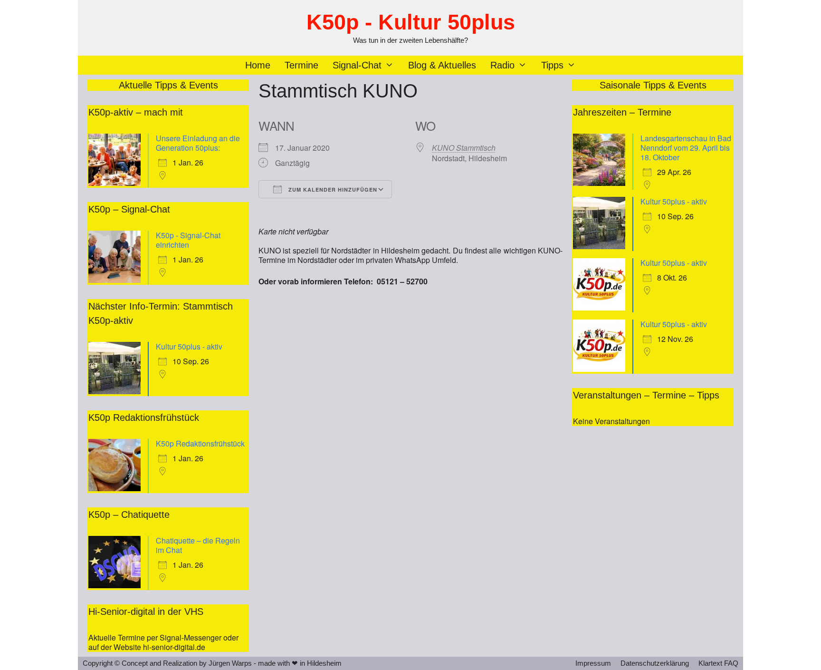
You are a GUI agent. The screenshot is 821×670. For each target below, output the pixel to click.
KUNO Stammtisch (464, 147)
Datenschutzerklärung (655, 663)
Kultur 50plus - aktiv (189, 346)
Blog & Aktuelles (442, 65)
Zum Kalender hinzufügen (331, 189)
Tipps (552, 65)
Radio (502, 65)
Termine (301, 65)
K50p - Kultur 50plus (410, 22)
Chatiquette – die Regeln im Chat (198, 545)
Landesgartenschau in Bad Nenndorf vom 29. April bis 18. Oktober (685, 148)
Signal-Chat (357, 65)
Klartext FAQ (718, 663)
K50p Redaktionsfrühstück (200, 443)
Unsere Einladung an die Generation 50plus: (198, 143)
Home (257, 65)
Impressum (593, 663)
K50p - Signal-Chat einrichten (188, 240)
